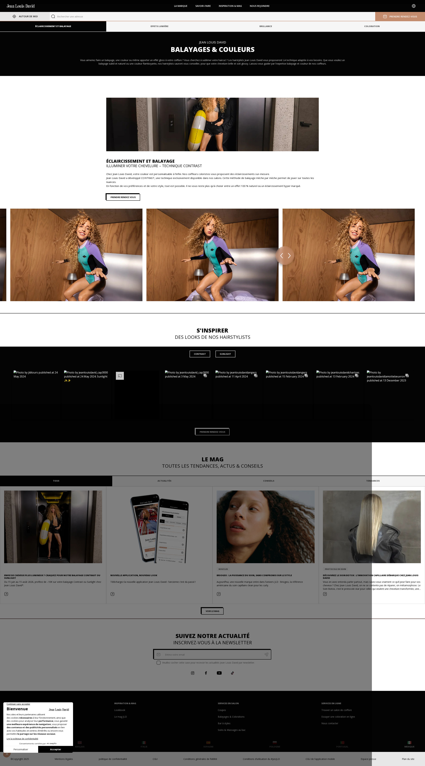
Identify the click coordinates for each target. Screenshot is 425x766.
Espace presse (368, 759)
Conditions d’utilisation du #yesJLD (261, 759)
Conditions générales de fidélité (200, 759)
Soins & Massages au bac (232, 730)
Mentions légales (64, 759)
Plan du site (408, 759)
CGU (155, 759)
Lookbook (119, 710)
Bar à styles (224, 723)
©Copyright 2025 (20, 759)
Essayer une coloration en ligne (338, 716)
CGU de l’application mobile (320, 759)
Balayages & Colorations (231, 716)
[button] (36, 394)
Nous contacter (329, 723)
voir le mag (212, 611)
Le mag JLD (120, 716)
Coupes (222, 710)
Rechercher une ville (68, 16)
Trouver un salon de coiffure (336, 710)
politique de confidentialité (113, 759)
